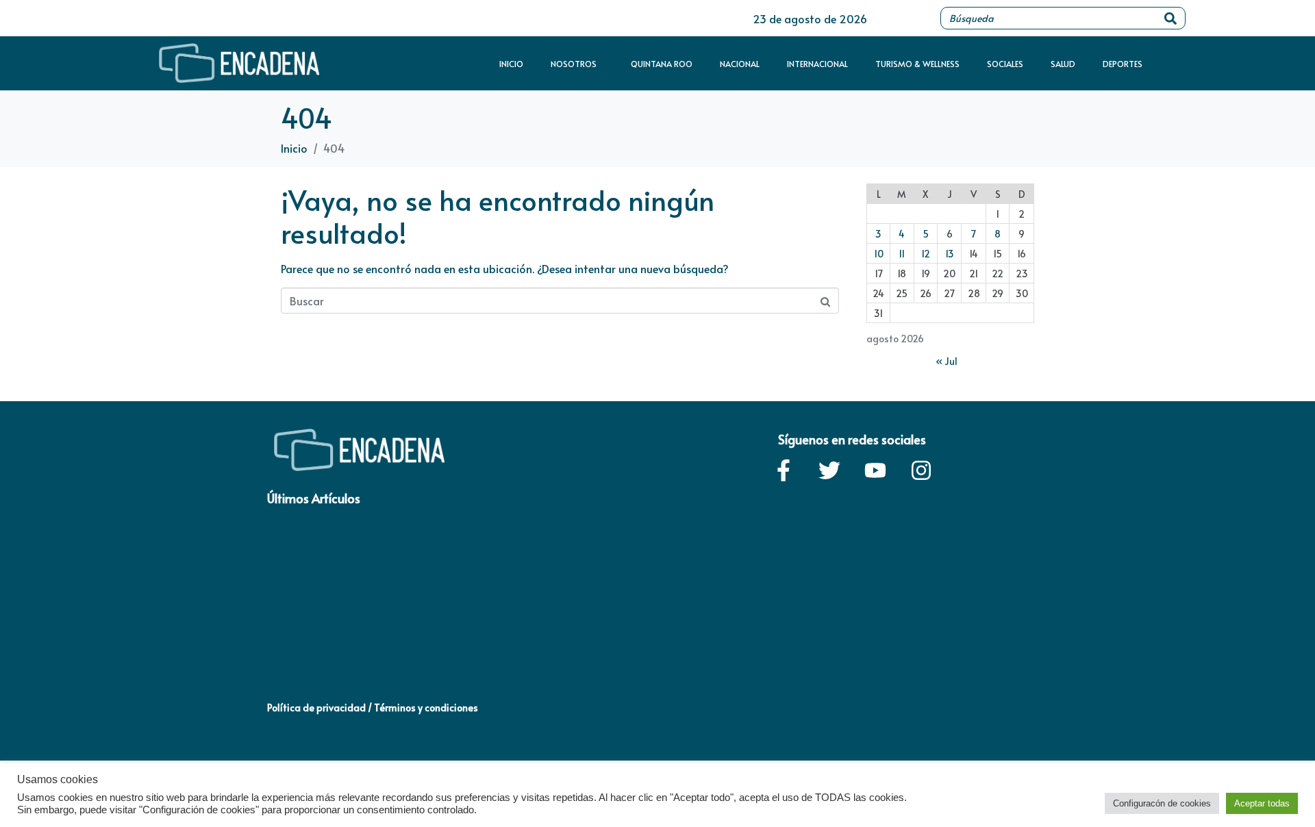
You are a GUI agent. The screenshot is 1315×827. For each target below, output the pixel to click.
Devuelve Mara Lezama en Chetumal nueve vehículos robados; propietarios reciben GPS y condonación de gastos (975, 642)
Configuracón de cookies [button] (1162, 803)
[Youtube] (875, 470)
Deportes (1122, 63)
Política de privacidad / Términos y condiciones (372, 707)
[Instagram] (921, 470)
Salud (1063, 63)
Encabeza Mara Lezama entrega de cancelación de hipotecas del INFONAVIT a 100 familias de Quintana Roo (337, 642)
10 (879, 253)
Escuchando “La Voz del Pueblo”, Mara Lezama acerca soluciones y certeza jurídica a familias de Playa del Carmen (494, 642)
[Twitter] (829, 470)
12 (925, 253)
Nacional (740, 63)
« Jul (946, 361)
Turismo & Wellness (917, 63)
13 (949, 253)
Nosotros (574, 63)
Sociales (1005, 63)
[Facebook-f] (783, 470)
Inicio (511, 63)
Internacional (817, 63)
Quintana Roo (661, 63)
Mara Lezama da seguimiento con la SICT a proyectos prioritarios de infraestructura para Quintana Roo (816, 642)
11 (902, 253)
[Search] (1170, 18)
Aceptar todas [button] (1262, 803)
